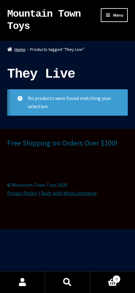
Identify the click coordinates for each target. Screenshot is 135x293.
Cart (104, 276)
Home (19, 49)
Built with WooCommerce (69, 193)
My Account (22, 282)
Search (67, 282)
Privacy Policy (22, 193)
